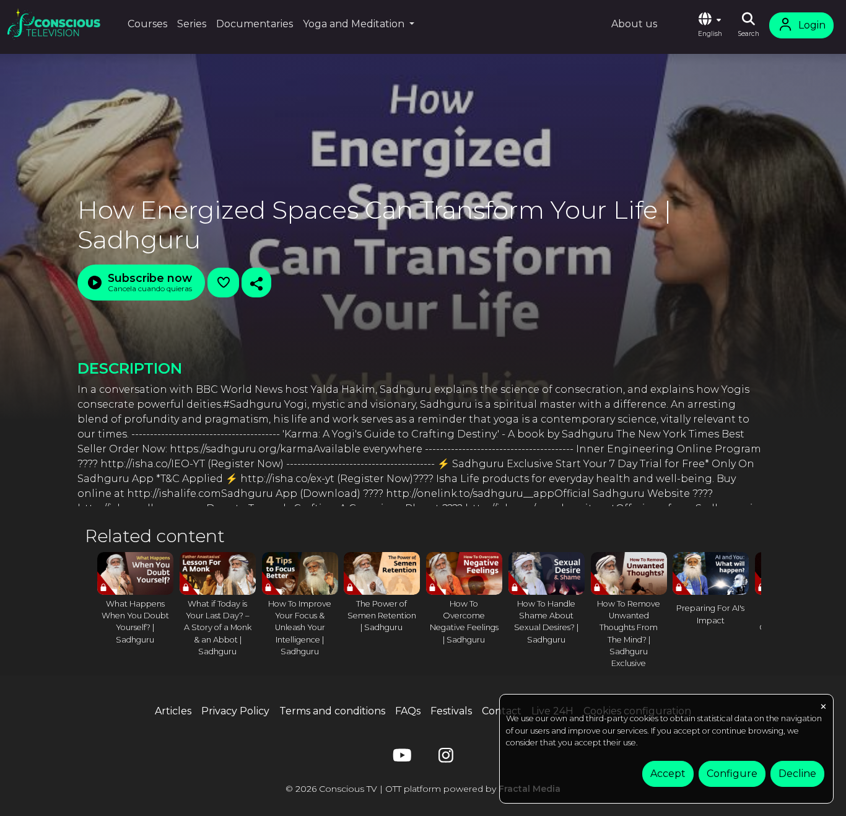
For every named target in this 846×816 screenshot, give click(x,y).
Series (191, 24)
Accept (668, 773)
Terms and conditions (332, 711)
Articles (173, 711)
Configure (732, 773)
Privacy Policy (235, 711)
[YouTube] (400, 758)
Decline (797, 773)
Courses (147, 24)
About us (634, 24)
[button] (710, 25)
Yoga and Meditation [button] (355, 24)
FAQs (408, 711)
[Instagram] (446, 758)
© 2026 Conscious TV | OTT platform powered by (423, 788)
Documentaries (254, 24)
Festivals (451, 711)
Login (812, 25)
